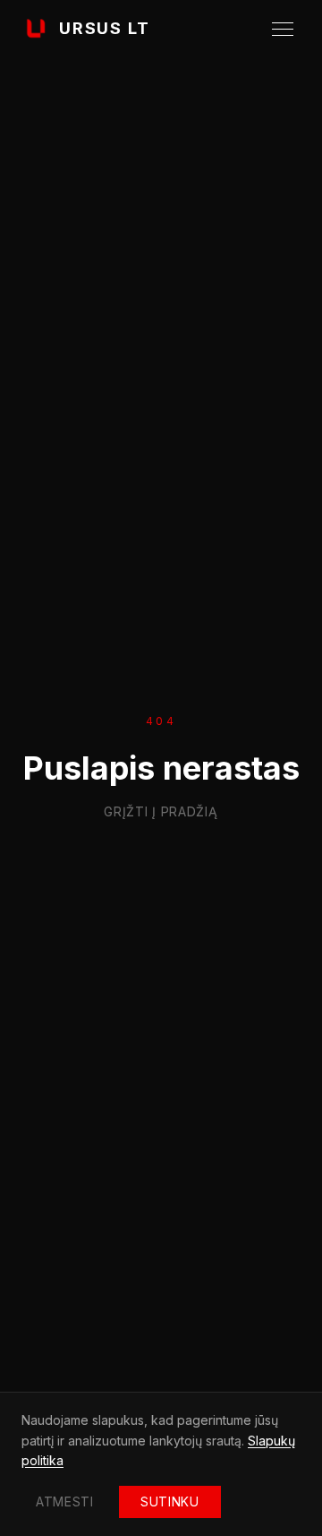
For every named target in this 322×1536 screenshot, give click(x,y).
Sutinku (169, 1501)
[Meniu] (283, 29)
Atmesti (65, 1501)
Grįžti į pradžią (160, 811)
